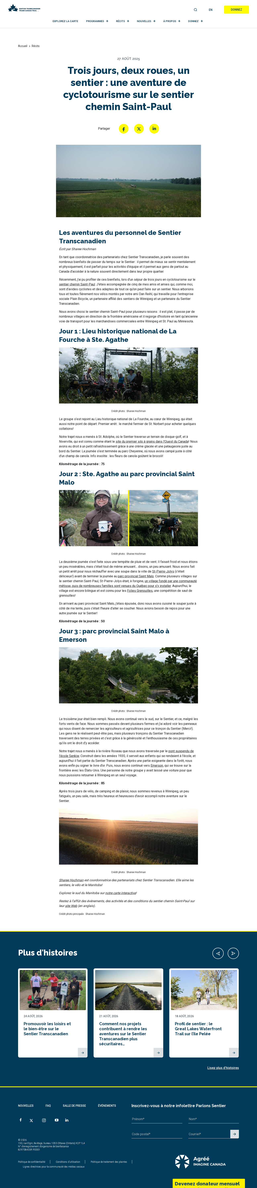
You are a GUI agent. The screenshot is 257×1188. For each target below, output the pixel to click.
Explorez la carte (65, 21)
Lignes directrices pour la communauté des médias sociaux (54, 1166)
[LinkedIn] (154, 128)
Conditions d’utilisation (68, 1161)
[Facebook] (123, 128)
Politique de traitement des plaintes (109, 1161)
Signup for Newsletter (234, 1134)
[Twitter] (139, 128)
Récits (120, 21)
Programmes (95, 21)
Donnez (236, 9)
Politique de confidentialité (31, 1161)
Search (196, 10)
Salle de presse (74, 1105)
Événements (107, 1105)
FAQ (48, 1105)
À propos (169, 21)
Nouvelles (144, 21)
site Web (71, 906)
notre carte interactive (120, 893)
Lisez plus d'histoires (223, 1068)
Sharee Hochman (71, 880)
